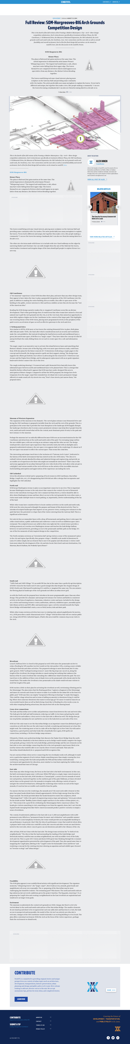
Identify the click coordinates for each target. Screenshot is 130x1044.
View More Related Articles (101, 237)
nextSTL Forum (78, 45)
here (53, 45)
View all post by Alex (96, 179)
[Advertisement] (35, 210)
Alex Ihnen (63, 92)
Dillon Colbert (96, 221)
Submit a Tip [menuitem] (19, 1025)
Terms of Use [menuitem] (40, 1025)
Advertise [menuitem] (39, 1017)
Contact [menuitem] (38, 1021)
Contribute (106, 1)
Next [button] (118, 207)
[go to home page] (65, 2)
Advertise (115, 1)
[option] (104, 209)
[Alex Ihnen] (91, 162)
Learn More (21, 999)
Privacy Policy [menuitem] (40, 1029)
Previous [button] (89, 207)
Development (57, 18)
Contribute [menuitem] (20, 1018)
